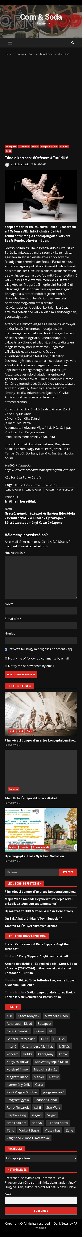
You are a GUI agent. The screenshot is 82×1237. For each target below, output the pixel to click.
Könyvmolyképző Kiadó (51, 1062)
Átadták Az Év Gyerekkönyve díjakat (41, 772)
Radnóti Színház (46, 1100)
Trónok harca (58, 1123)
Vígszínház (52, 1130)
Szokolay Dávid (19, 164)
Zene (29, 731)
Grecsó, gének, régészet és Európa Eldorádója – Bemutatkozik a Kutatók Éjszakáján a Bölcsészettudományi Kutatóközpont (40, 516)
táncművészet (34, 489)
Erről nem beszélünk (20, 499)
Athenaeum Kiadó (19, 1023)
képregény (45, 1054)
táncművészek (14, 489)
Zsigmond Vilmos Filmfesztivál (28, 1138)
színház (37, 1123)
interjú (11, 1046)
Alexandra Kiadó (56, 1016)
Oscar (39, 1085)
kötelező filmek (17, 1069)
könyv (63, 1054)
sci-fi (37, 1107)
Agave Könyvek (28, 1016)
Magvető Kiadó (17, 1077)
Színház (64, 146)
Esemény (24, 146)
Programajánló (49, 146)
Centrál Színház (18, 1031)
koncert (12, 1054)
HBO (44, 1039)
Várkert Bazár (65, 489)
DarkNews (61, 1223)
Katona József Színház (37, 1046)
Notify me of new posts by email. (31, 666)
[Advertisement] (41, 99)
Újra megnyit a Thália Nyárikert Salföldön (41, 830)
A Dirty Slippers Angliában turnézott (42, 956)
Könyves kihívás (18, 1062)
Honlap (10, 633)
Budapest (11, 146)
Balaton (13, 847)
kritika (27, 1054)
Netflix (54, 1077)
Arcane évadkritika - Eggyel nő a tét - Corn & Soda (41, 964)
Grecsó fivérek (23, 485)
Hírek (35, 146)
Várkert (49, 489)
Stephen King (16, 1115)
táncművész (51, 485)
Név (9, 604)
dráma (39, 1031)
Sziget (51, 1115)
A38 (9, 1016)
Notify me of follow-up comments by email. (38, 658)
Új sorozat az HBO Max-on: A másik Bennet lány (39, 911)
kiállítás (64, 1046)
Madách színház (45, 1069)
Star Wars (53, 1107)
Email (8, 1194)
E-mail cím (13, 619)
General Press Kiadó (21, 1039)
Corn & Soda (41, 17)
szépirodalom (16, 1123)
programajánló (53, 1092)
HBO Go (59, 1039)
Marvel (39, 1077)
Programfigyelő (18, 1100)
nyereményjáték (18, 1085)
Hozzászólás (15, 553)
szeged (36, 1115)
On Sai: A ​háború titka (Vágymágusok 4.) (33, 918)
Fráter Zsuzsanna (18, 944)
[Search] (72, 42)
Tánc (8, 151)
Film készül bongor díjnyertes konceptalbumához (41, 714)
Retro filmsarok (18, 1107)
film (51, 1031)
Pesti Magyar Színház (22, 1092)
